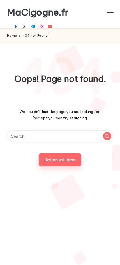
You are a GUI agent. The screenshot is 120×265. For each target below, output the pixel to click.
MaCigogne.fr (37, 12)
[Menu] (110, 12)
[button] (107, 136)
